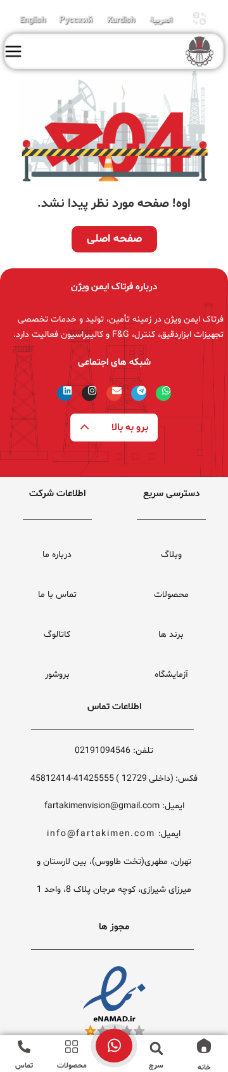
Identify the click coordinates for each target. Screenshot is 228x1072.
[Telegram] (138, 393)
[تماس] (24, 1046)
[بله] (114, 1044)
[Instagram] (89, 393)
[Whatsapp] (163, 393)
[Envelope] (114, 393)
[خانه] (204, 1046)
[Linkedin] (64, 393)
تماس (24, 1066)
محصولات (72, 1066)
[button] (156, 1048)
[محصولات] (71, 1046)
